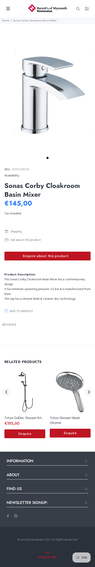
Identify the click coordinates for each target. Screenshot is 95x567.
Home (5, 21)
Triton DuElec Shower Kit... (24, 418)
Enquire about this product (46, 256)
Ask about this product (26, 240)
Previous (6, 392)
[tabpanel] (47, 96)
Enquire (25, 434)
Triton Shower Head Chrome (65, 420)
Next (88, 392)
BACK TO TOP (47, 557)
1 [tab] (47, 158)
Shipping (16, 231)
